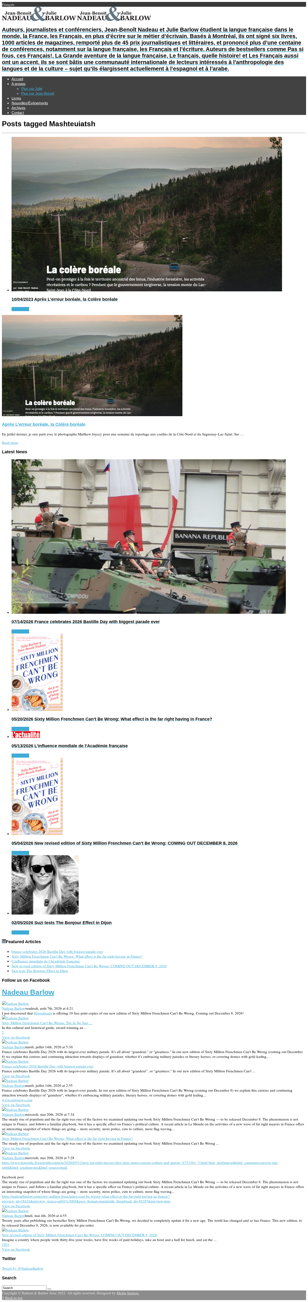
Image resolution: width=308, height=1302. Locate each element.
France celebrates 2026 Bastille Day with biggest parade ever (57, 951)
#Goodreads (43, 1013)
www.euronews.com (17, 1099)
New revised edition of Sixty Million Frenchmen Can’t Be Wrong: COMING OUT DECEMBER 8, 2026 (89, 965)
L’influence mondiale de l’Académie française (46, 961)
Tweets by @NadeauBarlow (22, 1268)
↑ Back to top (12, 1297)
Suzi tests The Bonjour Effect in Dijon (40, 970)
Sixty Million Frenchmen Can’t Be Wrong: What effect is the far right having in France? (77, 956)
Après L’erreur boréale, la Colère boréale (43, 424)
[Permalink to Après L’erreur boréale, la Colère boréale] (92, 414)
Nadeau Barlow (28, 992)
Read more (10, 442)
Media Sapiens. (128, 1292)
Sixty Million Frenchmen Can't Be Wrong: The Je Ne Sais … (47, 1022)
